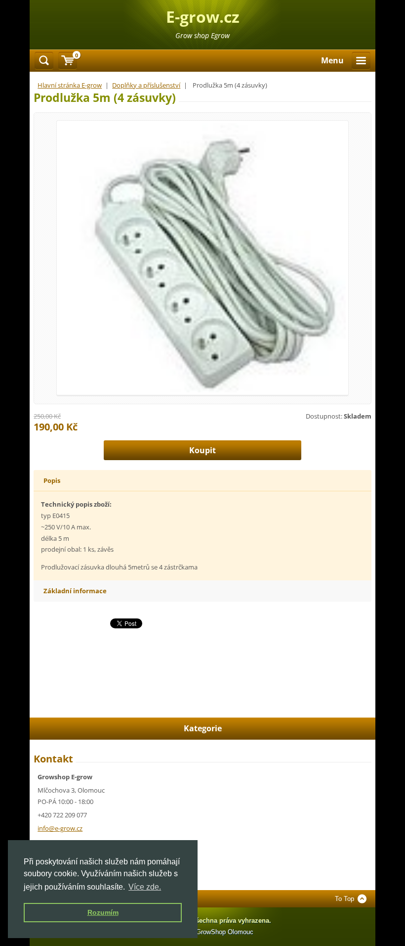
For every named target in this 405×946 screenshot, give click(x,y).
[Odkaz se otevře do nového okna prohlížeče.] (202, 257)
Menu (332, 60)
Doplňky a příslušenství (146, 85)
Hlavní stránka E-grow (70, 85)
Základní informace (75, 590)
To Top (344, 898)
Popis (51, 480)
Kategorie (203, 728)
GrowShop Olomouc (224, 932)
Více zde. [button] (144, 887)
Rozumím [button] (103, 912)
